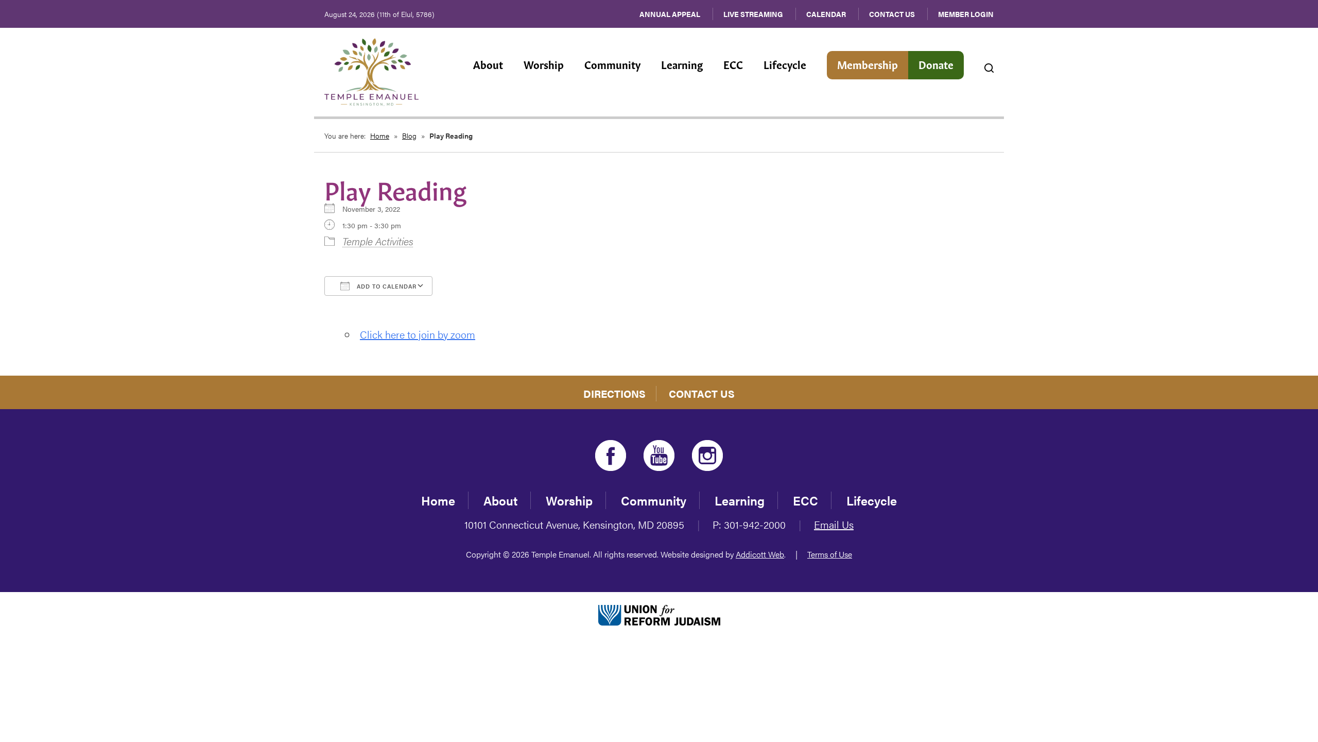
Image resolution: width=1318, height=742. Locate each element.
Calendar (826, 14)
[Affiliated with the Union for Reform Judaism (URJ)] (659, 614)
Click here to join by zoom (417, 334)
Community (612, 64)
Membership (867, 64)
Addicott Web (760, 554)
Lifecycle (785, 64)
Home (379, 135)
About (488, 64)
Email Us (834, 524)
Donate (935, 64)
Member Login (966, 14)
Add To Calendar (386, 286)
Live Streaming (753, 14)
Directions (614, 393)
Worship (544, 64)
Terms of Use (829, 554)
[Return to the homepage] (371, 72)
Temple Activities (377, 240)
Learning (682, 64)
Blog (409, 135)
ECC (733, 64)
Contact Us (892, 14)
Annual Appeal (669, 14)
